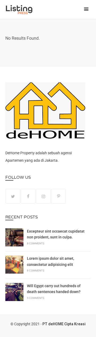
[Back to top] (90, 331)
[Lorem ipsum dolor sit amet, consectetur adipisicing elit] (14, 265)
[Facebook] (28, 196)
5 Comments (35, 298)
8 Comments (35, 243)
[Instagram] (43, 196)
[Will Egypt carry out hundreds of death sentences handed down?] (14, 293)
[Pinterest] (58, 196)
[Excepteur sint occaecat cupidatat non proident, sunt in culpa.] (14, 238)
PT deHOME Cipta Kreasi (64, 324)
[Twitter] (13, 196)
